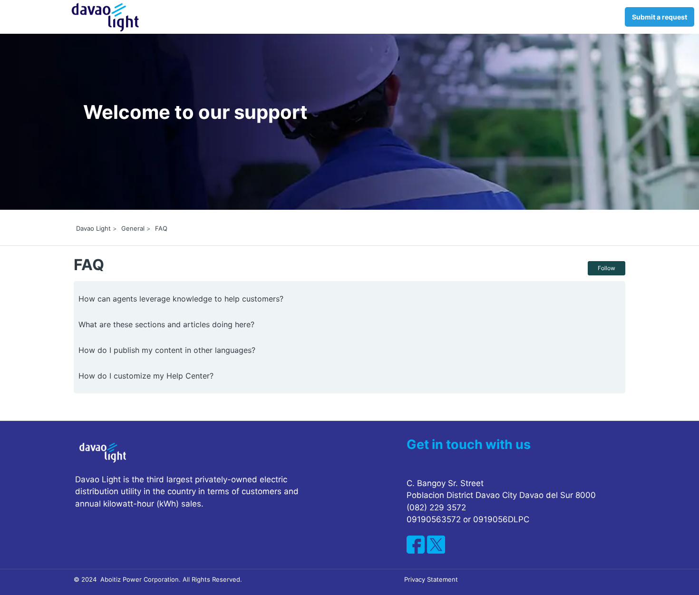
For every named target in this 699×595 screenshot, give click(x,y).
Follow (606, 268)
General (133, 228)
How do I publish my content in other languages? (166, 350)
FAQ (161, 228)
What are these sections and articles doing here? (166, 324)
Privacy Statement (431, 579)
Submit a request (659, 17)
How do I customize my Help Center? (146, 375)
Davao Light (93, 228)
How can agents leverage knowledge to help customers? (180, 298)
